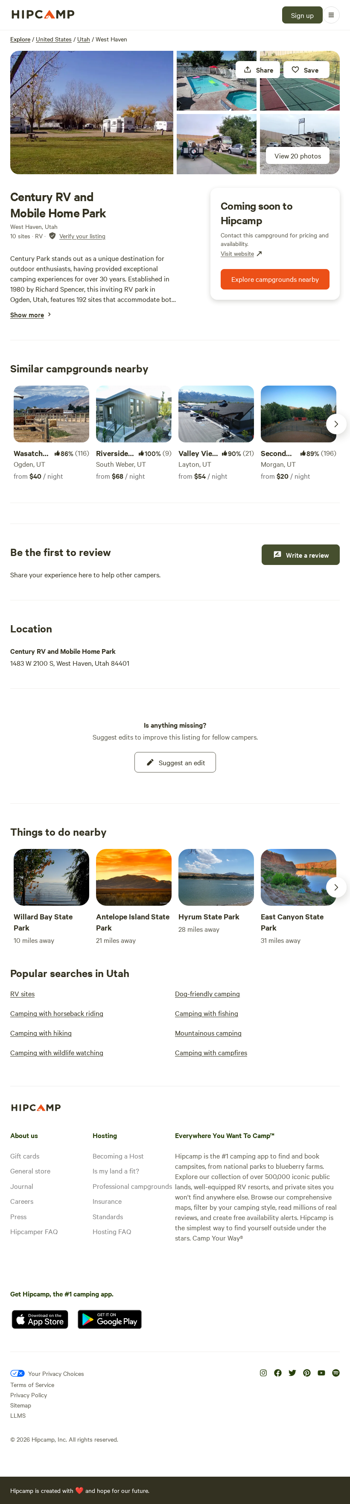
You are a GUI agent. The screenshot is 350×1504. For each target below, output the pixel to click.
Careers (21, 1201)
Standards (108, 1216)
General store (30, 1170)
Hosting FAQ (112, 1231)
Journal (21, 1186)
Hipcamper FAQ (34, 1231)
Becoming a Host (118, 1155)
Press (18, 1216)
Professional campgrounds (132, 1186)
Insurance (107, 1201)
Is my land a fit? (116, 1170)
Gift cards (24, 1155)
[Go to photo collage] (91, 112)
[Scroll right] (336, 424)
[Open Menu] (331, 15)
